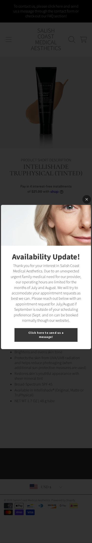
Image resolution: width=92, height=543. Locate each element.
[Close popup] (86, 199)
